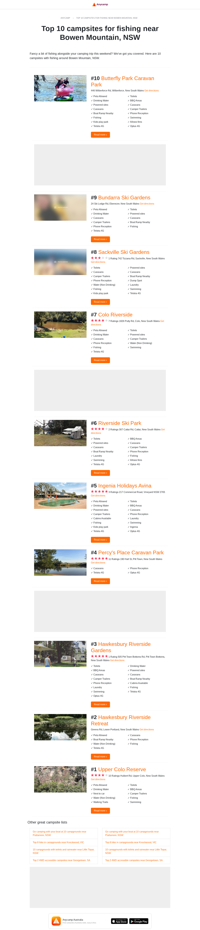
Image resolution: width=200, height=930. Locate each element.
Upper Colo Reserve (122, 769)
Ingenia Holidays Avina (124, 486)
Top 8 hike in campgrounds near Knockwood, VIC (58, 842)
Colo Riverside (115, 315)
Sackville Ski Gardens (123, 252)
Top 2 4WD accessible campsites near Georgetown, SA (61, 860)
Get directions (151, 90)
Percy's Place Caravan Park (131, 552)
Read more (100, 134)
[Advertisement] (100, 164)
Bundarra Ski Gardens (124, 198)
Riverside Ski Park (119, 423)
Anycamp (65, 18)
